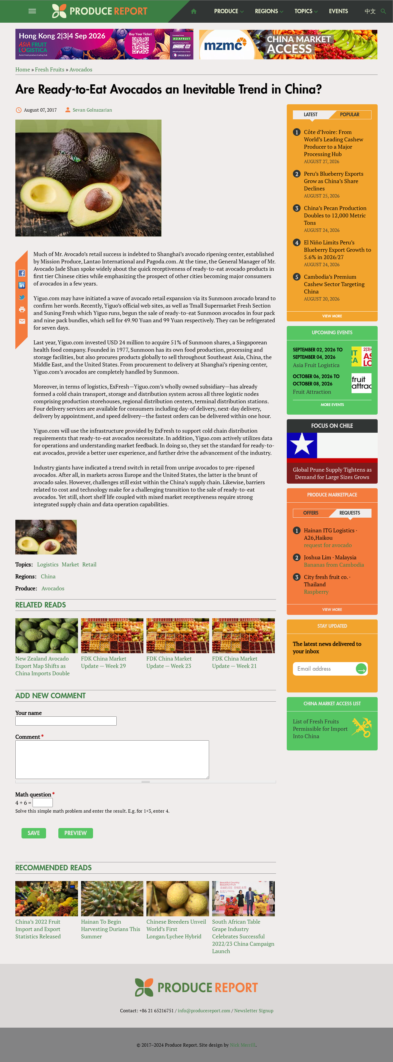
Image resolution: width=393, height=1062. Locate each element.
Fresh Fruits (49, 69)
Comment (29, 736)
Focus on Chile (332, 426)
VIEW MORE (332, 316)
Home (22, 69)
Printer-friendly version (22, 309)
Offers (310, 513)
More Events (332, 405)
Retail (89, 564)
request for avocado (328, 545)
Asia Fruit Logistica (316, 365)
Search (383, 11)
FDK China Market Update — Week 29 (103, 662)
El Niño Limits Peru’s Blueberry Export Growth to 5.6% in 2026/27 (337, 250)
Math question (35, 794)
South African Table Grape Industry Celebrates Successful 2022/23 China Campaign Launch (243, 936)
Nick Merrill (242, 1045)
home (193, 11)
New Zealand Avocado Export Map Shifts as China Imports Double (42, 666)
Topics (303, 12)
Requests (350, 513)
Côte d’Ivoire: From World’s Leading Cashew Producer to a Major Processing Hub (333, 143)
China (48, 576)
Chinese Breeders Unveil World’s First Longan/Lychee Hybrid (176, 929)
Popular (349, 115)
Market (70, 564)
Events (338, 11)
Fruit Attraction (312, 391)
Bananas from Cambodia (334, 564)
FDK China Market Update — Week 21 (235, 662)
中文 (370, 11)
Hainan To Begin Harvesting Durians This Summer (110, 929)
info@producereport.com (204, 1010)
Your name (28, 712)
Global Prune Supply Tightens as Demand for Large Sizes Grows (332, 473)
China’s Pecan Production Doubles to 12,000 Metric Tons (335, 215)
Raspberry (316, 591)
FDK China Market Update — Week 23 (169, 662)
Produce (226, 12)
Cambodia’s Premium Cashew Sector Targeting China (334, 284)
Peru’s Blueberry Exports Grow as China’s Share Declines (334, 181)
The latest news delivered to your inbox (327, 647)
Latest (310, 115)
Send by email (22, 321)
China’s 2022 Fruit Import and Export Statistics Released (38, 929)
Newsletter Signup (253, 1010)
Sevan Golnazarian (92, 110)
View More (332, 610)
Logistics (48, 564)
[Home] (100, 11)
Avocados (80, 69)
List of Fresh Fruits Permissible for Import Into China (320, 729)
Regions (266, 12)
